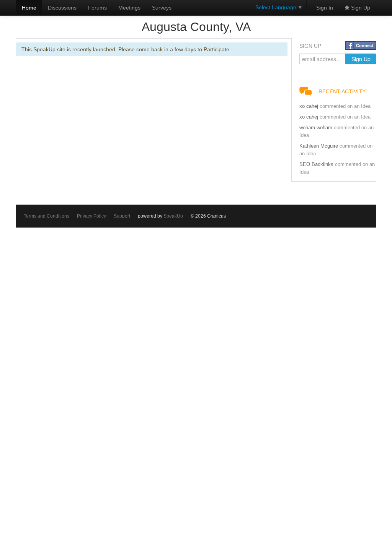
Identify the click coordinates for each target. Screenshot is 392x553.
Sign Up (360, 8)
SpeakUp (173, 216)
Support (122, 216)
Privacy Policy (91, 216)
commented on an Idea (345, 106)
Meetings (129, 8)
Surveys (162, 8)
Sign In (324, 8)
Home (29, 8)
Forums (97, 8)
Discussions (62, 8)
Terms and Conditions (46, 216)
